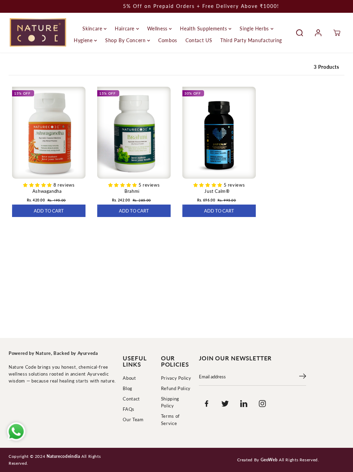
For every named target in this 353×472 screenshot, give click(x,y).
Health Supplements (204, 28)
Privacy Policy (176, 378)
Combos (167, 40)
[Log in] (318, 32)
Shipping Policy (170, 402)
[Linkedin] (243, 403)
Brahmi (132, 191)
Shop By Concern (126, 40)
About (129, 378)
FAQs (128, 409)
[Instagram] (262, 403)
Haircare (125, 28)
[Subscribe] (302, 377)
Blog (127, 388)
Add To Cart (49, 211)
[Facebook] (206, 403)
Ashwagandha (47, 191)
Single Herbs (255, 28)
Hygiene (84, 40)
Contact (131, 399)
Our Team (133, 419)
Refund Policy (176, 388)
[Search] (299, 32)
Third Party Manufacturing (251, 40)
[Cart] (336, 32)
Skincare (93, 28)
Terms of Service (170, 420)
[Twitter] (225, 403)
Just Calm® (217, 191)
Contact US (198, 40)
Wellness (158, 28)
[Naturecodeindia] (38, 32)
